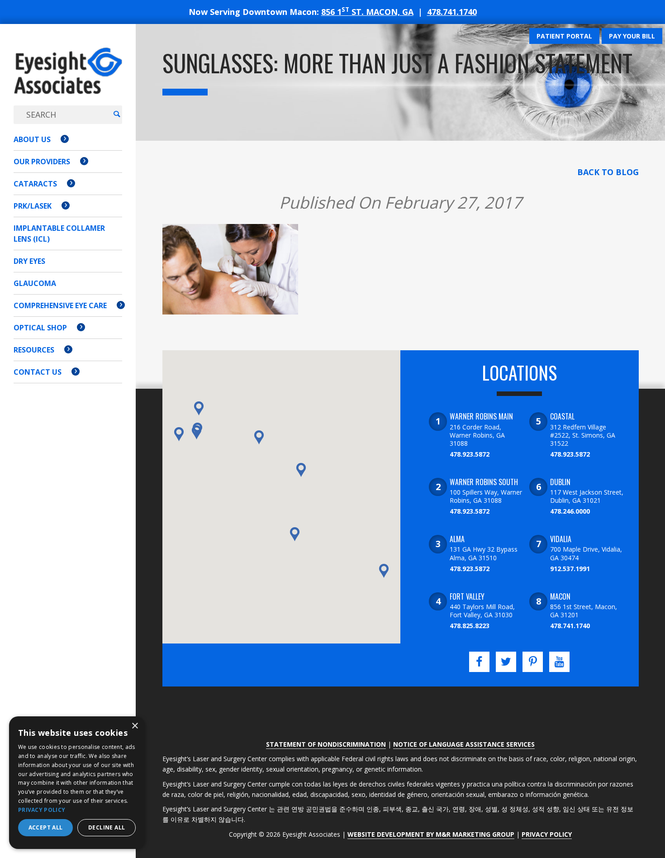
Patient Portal (564, 36)
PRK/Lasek (33, 206)
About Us (32, 139)
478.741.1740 (452, 11)
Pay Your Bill (632, 36)
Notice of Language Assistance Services (464, 744)
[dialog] (77, 782)
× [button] (134, 726)
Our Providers (42, 162)
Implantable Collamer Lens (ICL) (59, 233)
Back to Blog (608, 172)
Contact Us (38, 372)
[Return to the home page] (68, 79)
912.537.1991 (570, 568)
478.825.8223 (469, 625)
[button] (196, 432)
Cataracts (35, 184)
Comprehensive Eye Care (60, 305)
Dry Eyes (29, 261)
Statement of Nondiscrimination (326, 744)
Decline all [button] (106, 827)
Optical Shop (40, 328)
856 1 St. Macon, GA (367, 11)
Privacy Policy (547, 834)
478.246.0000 (570, 511)
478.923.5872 (469, 454)
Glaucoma (35, 283)
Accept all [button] (45, 827)
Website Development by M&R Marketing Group (430, 834)
